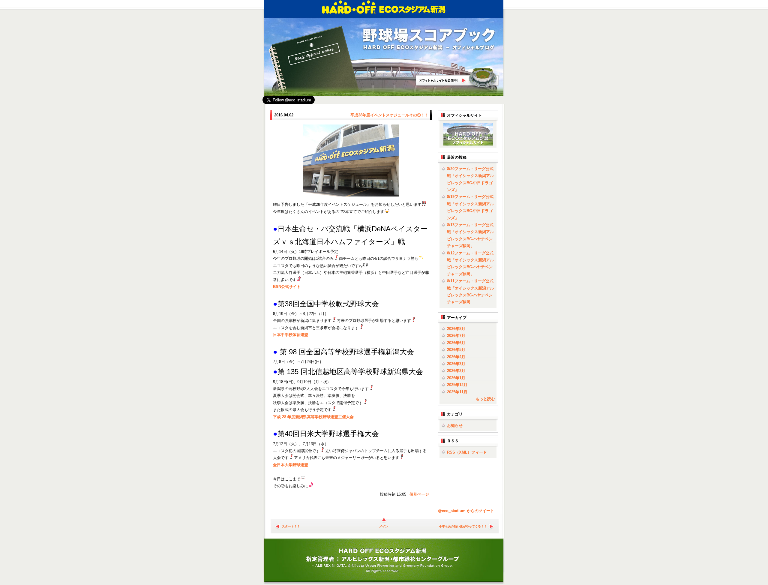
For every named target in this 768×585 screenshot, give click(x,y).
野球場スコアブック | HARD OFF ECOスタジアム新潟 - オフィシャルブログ (429, 39)
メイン (383, 526)
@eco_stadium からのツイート (466, 510)
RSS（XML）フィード (467, 452)
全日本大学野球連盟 (290, 465)
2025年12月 (457, 384)
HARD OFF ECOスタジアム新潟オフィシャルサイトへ (458, 78)
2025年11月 (457, 392)
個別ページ (419, 494)
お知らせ (455, 425)
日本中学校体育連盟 (290, 334)
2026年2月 (456, 370)
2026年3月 (456, 364)
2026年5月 (456, 349)
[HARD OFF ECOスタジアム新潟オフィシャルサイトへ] (467, 144)
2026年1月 (456, 378)
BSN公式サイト (287, 286)
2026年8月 (456, 328)
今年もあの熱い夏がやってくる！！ (463, 526)
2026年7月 (456, 335)
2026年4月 (456, 357)
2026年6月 (456, 342)
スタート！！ (291, 526)
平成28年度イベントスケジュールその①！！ (389, 115)
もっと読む (485, 399)
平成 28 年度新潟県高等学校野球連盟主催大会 (313, 417)
